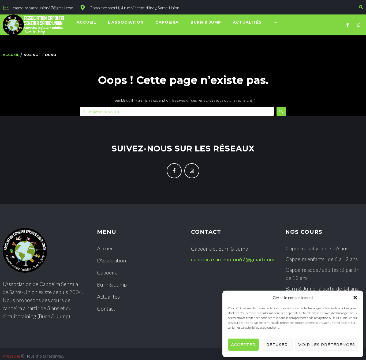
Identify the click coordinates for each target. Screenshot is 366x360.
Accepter (243, 344)
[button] (355, 297)
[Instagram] (358, 25)
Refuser (277, 344)
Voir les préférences (326, 344)
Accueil (11, 55)
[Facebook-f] (348, 25)
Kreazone (11, 356)
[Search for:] (177, 111)
